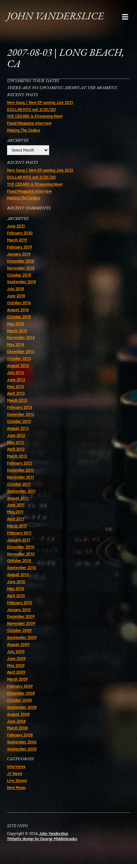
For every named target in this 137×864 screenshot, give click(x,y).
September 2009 (22, 637)
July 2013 (15, 372)
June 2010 (16, 581)
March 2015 (17, 330)
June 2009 (16, 658)
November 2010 (21, 553)
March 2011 (17, 525)
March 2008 (17, 727)
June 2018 (16, 295)
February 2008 (20, 734)
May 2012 (15, 442)
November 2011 (20, 477)
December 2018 (20, 261)
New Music (16, 787)
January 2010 (19, 609)
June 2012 (16, 435)
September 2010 (21, 567)
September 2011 (21, 491)
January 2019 (19, 254)
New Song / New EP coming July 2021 (40, 102)
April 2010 (16, 595)
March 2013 (17, 400)
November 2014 (21, 337)
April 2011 (15, 518)
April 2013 (16, 393)
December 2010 (20, 546)
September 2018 (21, 281)
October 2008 (19, 700)
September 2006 (22, 741)
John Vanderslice (55, 17)
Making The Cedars (23, 130)
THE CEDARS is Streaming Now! (35, 116)
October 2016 (19, 302)
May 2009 (16, 665)
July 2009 (16, 651)
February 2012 (19, 463)
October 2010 (19, 560)
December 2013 (20, 351)
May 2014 (15, 344)
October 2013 (19, 358)
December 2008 (21, 693)
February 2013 (19, 407)
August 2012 (18, 428)
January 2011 (18, 539)
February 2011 (19, 532)
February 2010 (19, 602)
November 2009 (21, 623)
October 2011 (19, 484)
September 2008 (22, 707)
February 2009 (20, 686)
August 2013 (18, 365)
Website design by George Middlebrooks (42, 838)
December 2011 (20, 470)
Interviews (16, 766)
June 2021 (16, 225)
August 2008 (18, 714)
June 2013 (16, 379)
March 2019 (17, 239)
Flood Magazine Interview (29, 123)
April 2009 (16, 672)
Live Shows (17, 780)
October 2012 (19, 421)
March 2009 (17, 679)
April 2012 (16, 449)
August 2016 (18, 309)
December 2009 (21, 616)
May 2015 (15, 323)
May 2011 (15, 511)
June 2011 (16, 504)
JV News (14, 773)
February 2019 (19, 247)
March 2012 (17, 456)
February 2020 (20, 232)
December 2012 (20, 414)
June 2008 (16, 721)
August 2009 (18, 644)
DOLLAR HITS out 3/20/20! (31, 109)
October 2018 (19, 275)
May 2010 (15, 588)
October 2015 (19, 316)
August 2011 (17, 498)
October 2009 (19, 630)
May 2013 (15, 386)
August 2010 (18, 574)
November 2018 (20, 268)
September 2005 (22, 748)
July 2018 (15, 288)
